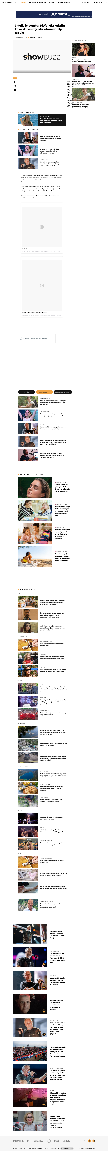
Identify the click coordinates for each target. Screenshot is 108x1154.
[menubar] (106, 2)
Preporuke (51, 2)
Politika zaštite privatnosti (42, 1148)
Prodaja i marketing (23, 1148)
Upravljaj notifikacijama (68, 1148)
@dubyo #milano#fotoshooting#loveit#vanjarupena (34, 312)
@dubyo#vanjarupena (27, 248)
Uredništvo (15, 1148)
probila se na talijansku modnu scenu (31, 198)
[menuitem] (106, 2)
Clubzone (67, 2)
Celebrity (24, 2)
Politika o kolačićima (54, 1148)
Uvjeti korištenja (32, 1148)
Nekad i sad (42, 2)
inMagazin (59, 2)
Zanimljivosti (33, 2)
